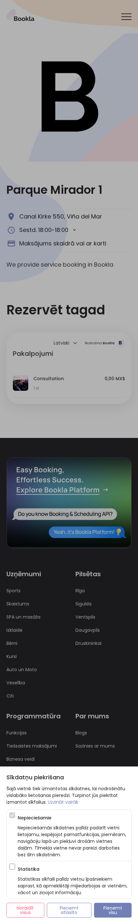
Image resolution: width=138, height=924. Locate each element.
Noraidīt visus (26, 910)
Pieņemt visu (113, 910)
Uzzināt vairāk (63, 802)
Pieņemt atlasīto (70, 910)
